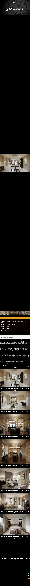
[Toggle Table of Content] (28, 336)
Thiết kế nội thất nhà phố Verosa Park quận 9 (7, 337)
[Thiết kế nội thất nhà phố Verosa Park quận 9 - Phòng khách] (15, 163)
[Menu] (29, 2)
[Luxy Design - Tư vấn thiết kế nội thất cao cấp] (15, 2)
